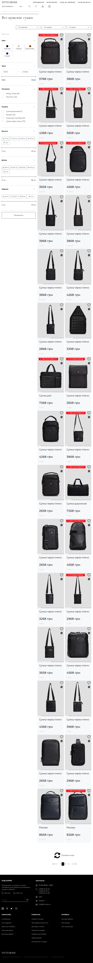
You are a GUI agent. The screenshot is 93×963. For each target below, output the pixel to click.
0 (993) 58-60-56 (44, 889)
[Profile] (43, 6)
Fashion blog (84, 2)
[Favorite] (36, 6)
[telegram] (11, 908)
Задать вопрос (37, 938)
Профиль (65, 914)
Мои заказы (65, 923)
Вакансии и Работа (8, 926)
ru (21, 6)
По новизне (22, 27)
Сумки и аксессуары (16, 11)
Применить (18, 215)
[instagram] (3, 908)
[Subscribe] (26, 900)
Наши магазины (7, 930)
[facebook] (7, 908)
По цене (72, 27)
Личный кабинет (67, 919)
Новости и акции (37, 919)
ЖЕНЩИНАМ (38, 2)
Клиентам (36, 914)
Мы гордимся (6, 923)
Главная (4, 11)
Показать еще (67, 855)
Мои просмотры (67, 926)
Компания (6, 914)
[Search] (29, 6)
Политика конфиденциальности (35, 957)
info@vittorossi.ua (44, 904)
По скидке (48, 27)
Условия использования (11, 957)
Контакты (40, 881)
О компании (6, 919)
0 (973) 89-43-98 (44, 893)
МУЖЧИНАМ (52, 2)
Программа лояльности (40, 923)
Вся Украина (7, 6)
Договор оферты (7, 934)
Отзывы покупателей (39, 934)
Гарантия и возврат (38, 930)
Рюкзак (43, 827)
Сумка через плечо (50, 72)
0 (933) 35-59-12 (44, 891)
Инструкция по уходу (39, 941)
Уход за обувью (67, 2)
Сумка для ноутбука (45, 396)
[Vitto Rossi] (9, 2)
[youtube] (16, 908)
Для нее (7, 893)
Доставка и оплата (38, 926)
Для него (19, 893)
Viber (40, 897)
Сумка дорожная (77, 503)
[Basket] (49, 6)
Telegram (42, 900)
